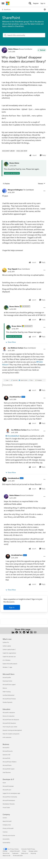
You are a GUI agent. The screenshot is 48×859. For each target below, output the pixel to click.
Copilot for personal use (9, 656)
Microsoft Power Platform (9, 762)
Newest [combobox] (41, 183)
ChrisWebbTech (15, 397)
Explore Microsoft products (10, 663)
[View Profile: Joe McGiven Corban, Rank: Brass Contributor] (4, 349)
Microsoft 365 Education (9, 723)
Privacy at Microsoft (8, 828)
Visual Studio (6, 807)
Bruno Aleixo (14, 163)
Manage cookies (33, 851)
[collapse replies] (24, 188)
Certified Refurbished (8, 695)
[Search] (30, 3)
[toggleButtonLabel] (44, 9)
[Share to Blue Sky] (28, 632)
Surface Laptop (7, 646)
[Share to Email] (35, 632)
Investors (5, 832)
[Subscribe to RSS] (31, 632)
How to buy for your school (10, 727)
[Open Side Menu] (3, 3)
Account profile (7, 677)
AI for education (7, 737)
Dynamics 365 (6, 754)
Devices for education (8, 716)
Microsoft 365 (6, 758)
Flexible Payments (7, 702)
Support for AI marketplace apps (11, 793)
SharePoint (7, 9)
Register (36, 3)
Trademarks (15, 853)
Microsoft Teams (7, 765)
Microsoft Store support (9, 684)
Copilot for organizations (9, 653)
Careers (5, 817)
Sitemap (5, 851)
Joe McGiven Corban (15, 348)
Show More (12, 342)
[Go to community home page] (7, 3)
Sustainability (6, 842)
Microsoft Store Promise (9, 699)
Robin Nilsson (13, 49)
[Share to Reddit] (24, 632)
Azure (4, 782)
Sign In (43, 3)
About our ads (6, 855)
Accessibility (6, 839)
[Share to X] (20, 632)
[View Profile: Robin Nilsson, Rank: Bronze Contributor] (4, 50)
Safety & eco (24, 853)
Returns (5, 688)
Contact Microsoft (15, 851)
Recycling (33, 853)
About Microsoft (7, 821)
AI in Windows (6, 660)
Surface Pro (6, 642)
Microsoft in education (9, 712)
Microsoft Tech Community (10, 797)
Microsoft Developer (8, 786)
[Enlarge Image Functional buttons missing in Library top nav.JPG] (24, 383)
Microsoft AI (6, 747)
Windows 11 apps (7, 667)
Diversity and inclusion (9, 835)
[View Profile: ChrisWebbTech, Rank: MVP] (6, 398)
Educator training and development (12, 730)
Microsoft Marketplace (9, 800)
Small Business (7, 772)
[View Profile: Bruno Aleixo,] (6, 164)
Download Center (7, 681)
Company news (7, 825)
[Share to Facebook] (17, 632)
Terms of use (6, 853)
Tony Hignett (12, 269)
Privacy (24, 851)
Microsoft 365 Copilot (8, 769)
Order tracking (6, 691)
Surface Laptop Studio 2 (9, 649)
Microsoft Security (8, 751)
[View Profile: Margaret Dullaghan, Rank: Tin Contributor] (4, 191)
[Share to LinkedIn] (13, 632)
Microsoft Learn (7, 790)
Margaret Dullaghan (15, 190)
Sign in (11, 607)
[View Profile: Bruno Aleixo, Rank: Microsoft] (6, 307)
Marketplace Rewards (9, 804)
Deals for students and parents (11, 734)
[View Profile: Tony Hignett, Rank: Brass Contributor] (4, 270)
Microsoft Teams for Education (11, 719)
